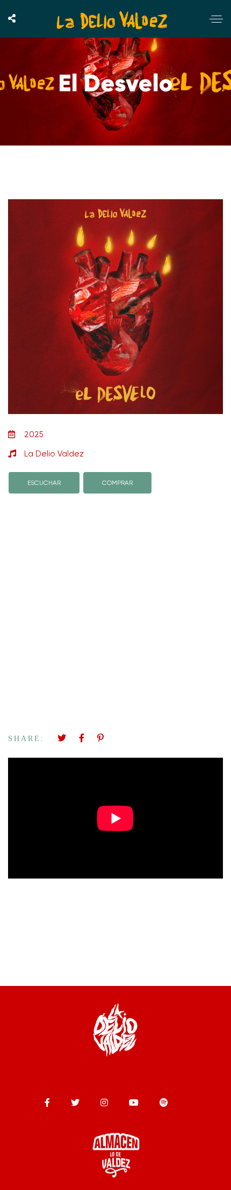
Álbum (115, 110)
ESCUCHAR (44, 483)
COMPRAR (117, 483)
